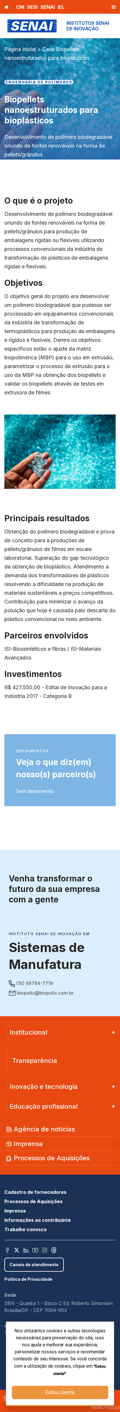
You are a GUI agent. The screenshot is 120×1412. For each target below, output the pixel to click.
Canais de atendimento (34, 1264)
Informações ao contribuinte (37, 1220)
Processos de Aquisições (51, 1158)
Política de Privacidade (28, 1279)
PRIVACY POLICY (105, 1408)
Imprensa (27, 1143)
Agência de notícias (43, 1129)
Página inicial (20, 49)
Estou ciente (60, 1392)
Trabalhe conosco (25, 1229)
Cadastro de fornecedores (35, 1192)
